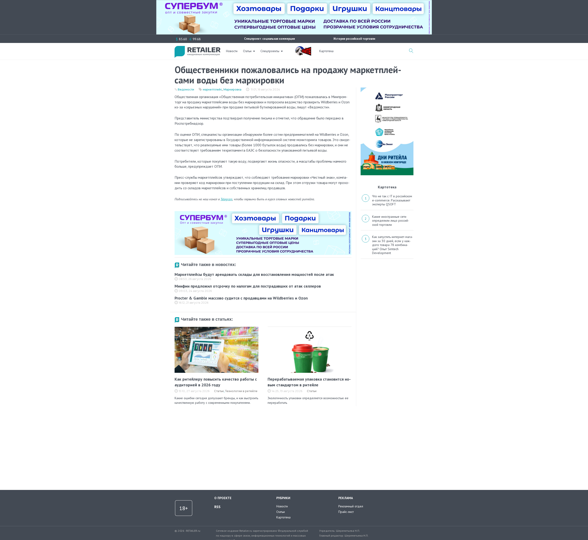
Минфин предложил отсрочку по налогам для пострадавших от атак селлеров (248, 286)
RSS (217, 506)
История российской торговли (354, 39)
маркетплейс (212, 89)
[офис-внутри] (263, 213)
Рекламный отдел (350, 506)
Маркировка (232, 89)
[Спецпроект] (303, 48)
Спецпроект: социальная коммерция (269, 39)
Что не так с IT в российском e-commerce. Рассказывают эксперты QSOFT (392, 200)
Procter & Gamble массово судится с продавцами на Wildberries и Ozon (241, 298)
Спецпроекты (269, 51)
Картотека (326, 51)
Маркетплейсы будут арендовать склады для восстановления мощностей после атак (254, 274)
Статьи (247, 51)
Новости (231, 51)
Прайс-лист (346, 512)
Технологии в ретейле (241, 391)
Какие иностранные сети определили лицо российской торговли (390, 221)
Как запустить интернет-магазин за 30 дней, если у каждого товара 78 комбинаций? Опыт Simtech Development (392, 245)
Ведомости (186, 89)
